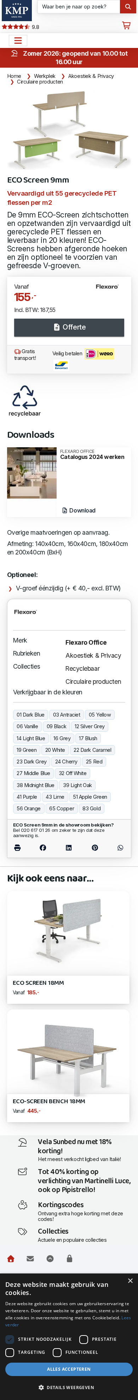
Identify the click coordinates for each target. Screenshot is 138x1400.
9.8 (34, 27)
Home (14, 76)
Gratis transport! (25, 354)
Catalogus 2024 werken (92, 454)
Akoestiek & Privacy (91, 76)
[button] (69, 1387)
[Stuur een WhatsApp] (116, 847)
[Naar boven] (50, 1259)
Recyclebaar (82, 668)
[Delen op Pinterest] (95, 847)
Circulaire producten (40, 82)
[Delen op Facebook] (43, 847)
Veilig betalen (68, 353)
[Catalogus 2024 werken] (32, 481)
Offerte (73, 327)
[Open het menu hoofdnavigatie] (18, 40)
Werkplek (45, 76)
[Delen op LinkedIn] (68, 847)
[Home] (11, 1259)
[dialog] (69, 1336)
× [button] (130, 1281)
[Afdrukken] (21, 847)
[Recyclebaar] (24, 400)
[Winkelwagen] (126, 25)
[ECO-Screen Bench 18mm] (68, 1057)
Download (82, 510)
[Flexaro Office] (110, 289)
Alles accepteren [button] (69, 1369)
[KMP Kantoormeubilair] (17, 10)
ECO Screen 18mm (38, 983)
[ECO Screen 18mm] (68, 929)
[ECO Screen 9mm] (69, 130)
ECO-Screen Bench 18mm (49, 1101)
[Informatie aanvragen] (30, 1259)
